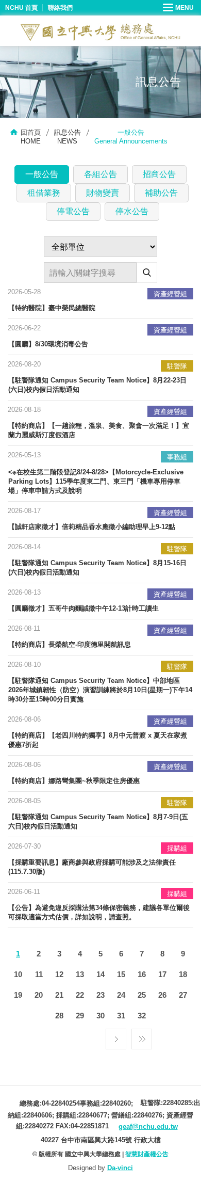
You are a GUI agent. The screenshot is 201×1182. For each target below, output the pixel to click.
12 (59, 974)
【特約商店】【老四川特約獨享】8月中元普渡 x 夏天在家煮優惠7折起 (97, 739)
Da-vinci (120, 1168)
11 (39, 974)
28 (59, 1015)
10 (18, 974)
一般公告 (41, 174)
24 (121, 995)
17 (162, 974)
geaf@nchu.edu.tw (148, 1126)
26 (162, 995)
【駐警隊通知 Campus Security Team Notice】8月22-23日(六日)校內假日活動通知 (97, 384)
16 (142, 974)
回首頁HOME (31, 137)
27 (183, 995)
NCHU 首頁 (21, 7)
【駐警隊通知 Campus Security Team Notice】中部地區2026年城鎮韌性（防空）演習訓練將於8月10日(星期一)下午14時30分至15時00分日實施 (100, 690)
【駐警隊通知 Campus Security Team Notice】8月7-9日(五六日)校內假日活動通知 (98, 821)
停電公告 (73, 211)
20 (39, 995)
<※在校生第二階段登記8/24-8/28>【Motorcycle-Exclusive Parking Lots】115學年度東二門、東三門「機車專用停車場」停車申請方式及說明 (95, 481)
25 (142, 995)
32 (142, 1015)
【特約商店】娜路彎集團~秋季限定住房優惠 (74, 781)
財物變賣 (102, 192)
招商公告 (159, 174)
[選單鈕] (179, 7)
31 (121, 1015)
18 (183, 974)
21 (59, 995)
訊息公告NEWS (67, 137)
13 (80, 974)
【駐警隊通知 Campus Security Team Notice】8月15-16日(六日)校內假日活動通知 (97, 567)
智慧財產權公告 (147, 1154)
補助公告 (161, 192)
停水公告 (131, 211)
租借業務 (43, 192)
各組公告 (100, 174)
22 (80, 995)
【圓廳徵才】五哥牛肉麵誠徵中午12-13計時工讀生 (83, 608)
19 (18, 995)
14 (100, 974)
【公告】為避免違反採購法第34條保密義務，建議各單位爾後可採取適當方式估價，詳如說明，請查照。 (99, 912)
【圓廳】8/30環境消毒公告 (48, 344)
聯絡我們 (60, 7)
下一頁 (116, 1036)
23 (100, 995)
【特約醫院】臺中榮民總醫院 (51, 308)
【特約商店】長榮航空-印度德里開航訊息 (69, 644)
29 (80, 1015)
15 (121, 974)
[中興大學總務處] (100, 32)
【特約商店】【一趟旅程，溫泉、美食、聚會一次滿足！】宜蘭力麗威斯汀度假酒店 (98, 430)
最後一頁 (141, 1036)
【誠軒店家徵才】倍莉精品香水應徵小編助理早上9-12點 (91, 527)
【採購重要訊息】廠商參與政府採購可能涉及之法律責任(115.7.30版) (92, 866)
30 (100, 1015)
